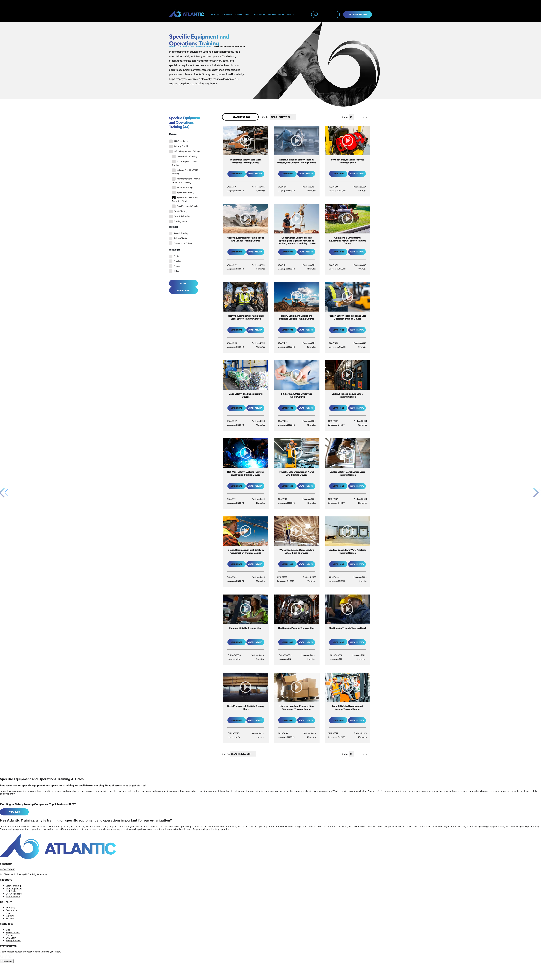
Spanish (177, 261)
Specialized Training (185, 192)
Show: (345, 116)
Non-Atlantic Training (183, 243)
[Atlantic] (186, 14)
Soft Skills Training (182, 216)
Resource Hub (13, 932)
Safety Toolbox (13, 940)
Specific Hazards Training (188, 206)
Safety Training (180, 211)
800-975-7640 (7, 869)
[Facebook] (6, 958)
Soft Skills (11, 891)
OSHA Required (14, 893)
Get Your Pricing (358, 14)
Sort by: (265, 116)
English (177, 256)
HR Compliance (181, 141)
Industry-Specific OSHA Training (185, 172)
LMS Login (11, 937)
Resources (259, 14)
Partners (10, 918)
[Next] (369, 118)
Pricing (9, 935)
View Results (183, 290)
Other (176, 271)
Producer (173, 226)
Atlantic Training (181, 233)
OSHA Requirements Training (200, 46)
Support (10, 915)
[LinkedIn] (2, 958)
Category (174, 134)
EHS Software (13, 896)
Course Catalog (181, 46)
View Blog (14, 812)
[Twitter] (10, 958)
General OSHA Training (187, 156)
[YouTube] (13, 958)
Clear (183, 283)
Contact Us (11, 910)
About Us (10, 907)
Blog (8, 929)
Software (226, 14)
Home (171, 46)
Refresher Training (184, 187)
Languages (174, 249)
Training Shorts (180, 221)
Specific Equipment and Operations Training (229, 46)
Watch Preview (255, 174)
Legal (8, 913)
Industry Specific (181, 146)
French (177, 266)
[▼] (296, 117)
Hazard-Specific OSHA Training (184, 163)
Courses (214, 14)
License (238, 14)
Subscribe (8, 961)
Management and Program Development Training (186, 180)
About (248, 14)
